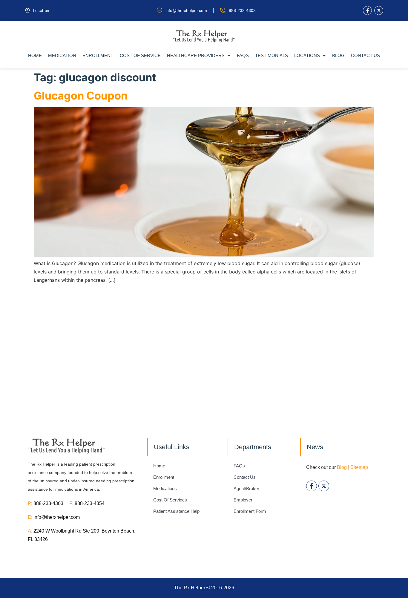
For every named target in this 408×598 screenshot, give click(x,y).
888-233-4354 (90, 503)
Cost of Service (140, 55)
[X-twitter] (378, 10)
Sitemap (359, 467)
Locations (307, 55)
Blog (338, 55)
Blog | (343, 467)
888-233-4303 (51, 503)
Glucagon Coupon (81, 95)
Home (35, 55)
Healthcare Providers (196, 55)
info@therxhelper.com (56, 517)
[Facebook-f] (367, 10)
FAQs (243, 55)
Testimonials (271, 55)
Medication (62, 55)
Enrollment (97, 55)
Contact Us (365, 55)
